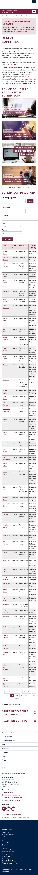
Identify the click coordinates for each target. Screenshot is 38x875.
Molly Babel (6, 583)
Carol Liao (6, 604)
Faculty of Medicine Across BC (11, 863)
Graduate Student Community (13, 797)
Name (5, 245)
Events (4, 839)
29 (25, 692)
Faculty (23, 245)
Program (5, 215)
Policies (4, 760)
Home (4, 729)
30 (29, 692)
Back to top (5, 818)
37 (31, 695)
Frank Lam (6, 380)
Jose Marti (6, 616)
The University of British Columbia (14, 3)
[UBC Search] (34, 2)
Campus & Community (8, 740)
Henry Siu (6, 560)
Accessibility (5, 871)
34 (17, 695)
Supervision (5, 748)
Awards (4, 744)
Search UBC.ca (6, 845)
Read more (22, 31)
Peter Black (6, 552)
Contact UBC (6, 832)
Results (4, 230)
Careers (4, 841)
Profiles (20, 818)
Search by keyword (9, 197)
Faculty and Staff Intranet (12, 800)
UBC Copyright (29, 869)
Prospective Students (15, 15)
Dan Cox (5, 365)
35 (22, 695)
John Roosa (6, 535)
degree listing (28, 79)
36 (26, 695)
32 (8, 695)
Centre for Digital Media (9, 861)
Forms (4, 756)
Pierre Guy (6, 443)
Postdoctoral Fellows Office (12, 795)
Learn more (11, 64)
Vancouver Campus (8, 852)
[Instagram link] (4, 808)
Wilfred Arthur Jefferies (5, 667)
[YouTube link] (13, 808)
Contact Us (5, 786)
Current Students (7, 736)
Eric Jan (5, 514)
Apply (3, 768)
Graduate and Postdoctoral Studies (19, 774)
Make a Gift (5, 843)
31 (34, 692)
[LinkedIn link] (8, 808)
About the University (8, 834)
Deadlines (5, 752)
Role (3, 223)
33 (13, 695)
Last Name (6, 207)
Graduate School (5, 15)
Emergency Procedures (8, 869)
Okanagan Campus (8, 854)
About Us (4, 764)
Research (26, 818)
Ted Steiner (6, 627)
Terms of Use (19, 869)
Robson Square (6, 859)
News (3, 837)
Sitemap (14, 818)
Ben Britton (6, 291)
